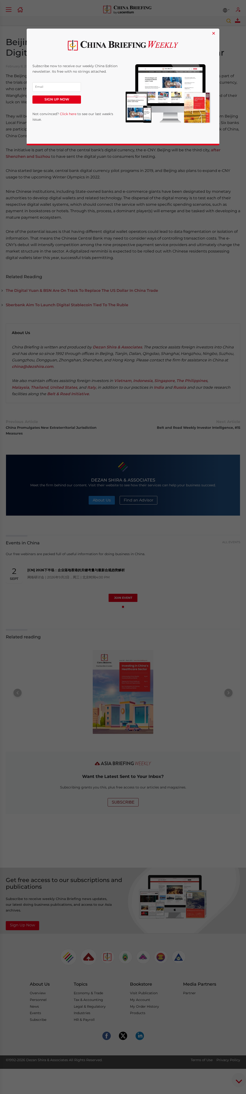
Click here (68, 114)
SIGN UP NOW (56, 99)
